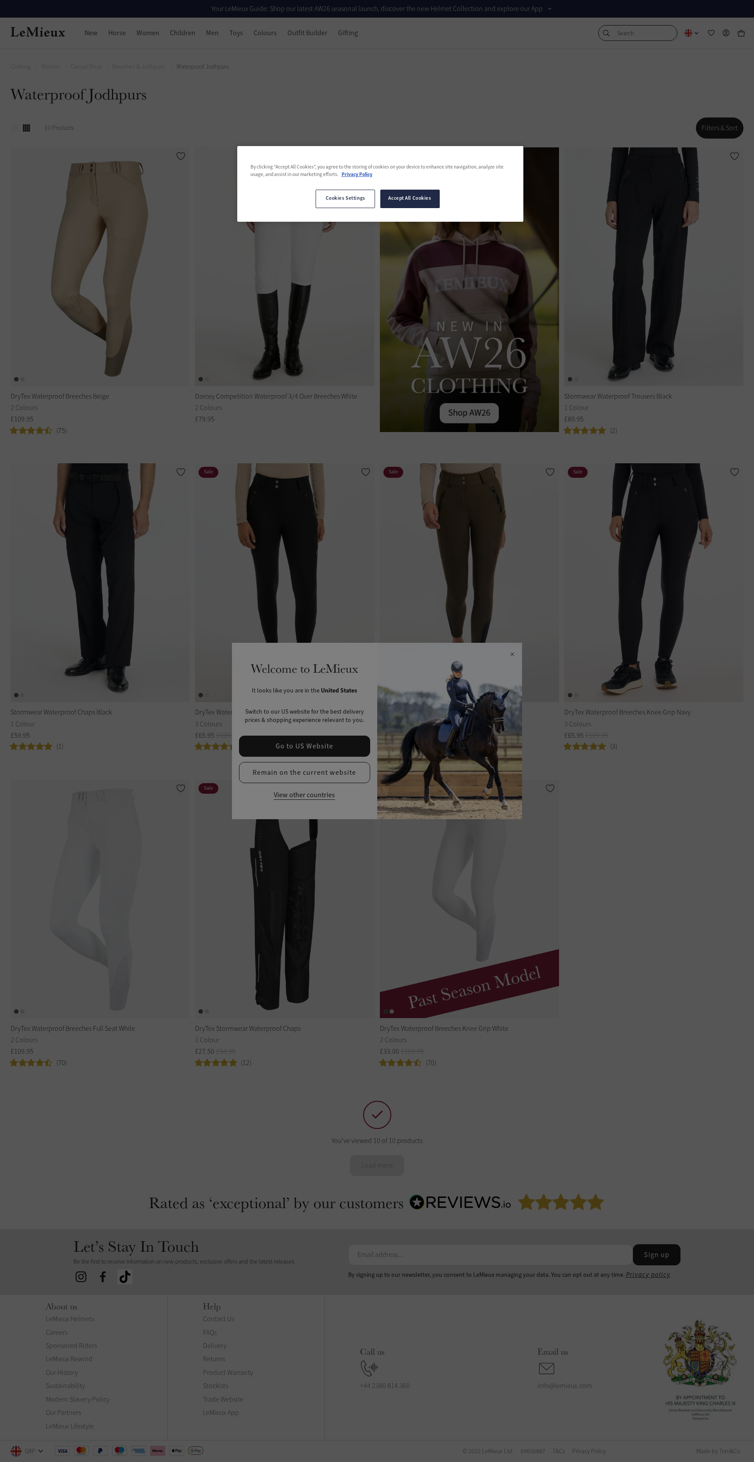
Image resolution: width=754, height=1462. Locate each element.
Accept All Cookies (409, 198)
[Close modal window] (512, 655)
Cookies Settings (345, 198)
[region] (380, 184)
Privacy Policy (357, 174)
